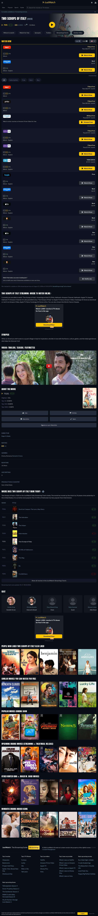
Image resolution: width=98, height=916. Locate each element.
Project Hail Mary (8, 866)
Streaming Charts (62, 33)
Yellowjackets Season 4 (10, 886)
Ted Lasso (24, 872)
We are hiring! (34, 847)
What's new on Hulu (66, 876)
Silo (22, 866)
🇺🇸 (92, 41)
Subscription (13, 80)
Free (23, 80)
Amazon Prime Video (47, 863)
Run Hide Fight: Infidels (86, 860)
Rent (31, 80)
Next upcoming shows (9, 882)
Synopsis (38, 33)
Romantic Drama (17, 456)
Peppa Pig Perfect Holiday (86, 874)
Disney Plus (44, 869)
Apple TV (43, 866)
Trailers (48, 33)
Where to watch (8, 33)
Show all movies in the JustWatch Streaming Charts (49, 580)
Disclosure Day (7, 874)
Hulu (42, 872)
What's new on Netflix (66, 860)
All (4, 80)
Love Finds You (83, 871)
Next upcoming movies (85, 856)
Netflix (42, 860)
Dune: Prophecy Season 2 (10, 889)
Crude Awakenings (84, 863)
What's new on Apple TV (67, 868)
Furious (23, 860)
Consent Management (48, 849)
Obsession (5, 860)
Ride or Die (25, 869)
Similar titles (78, 33)
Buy (38, 80)
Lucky (23, 863)
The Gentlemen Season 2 (10, 891)
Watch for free (24, 33)
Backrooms (6, 863)
